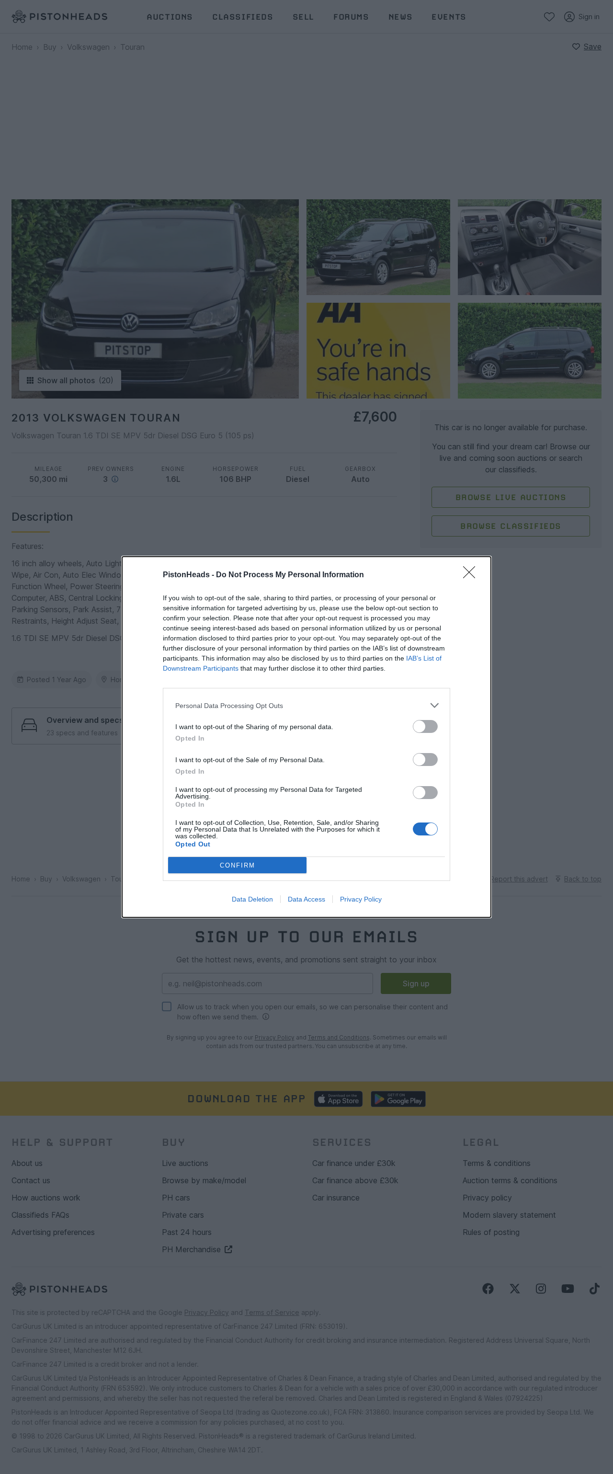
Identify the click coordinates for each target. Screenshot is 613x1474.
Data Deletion (252, 899)
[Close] (472, 575)
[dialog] (306, 737)
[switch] (425, 726)
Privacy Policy (361, 899)
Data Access (306, 899)
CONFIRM (237, 865)
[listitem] (306, 705)
